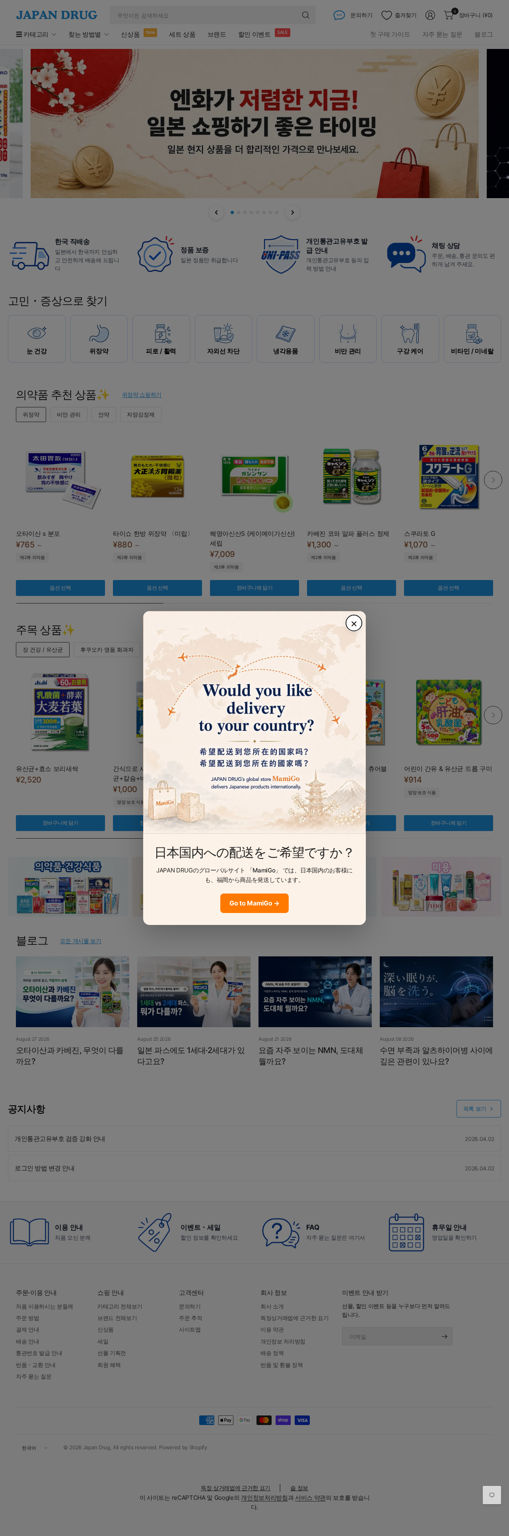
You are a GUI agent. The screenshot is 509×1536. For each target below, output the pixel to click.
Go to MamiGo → (254, 903)
